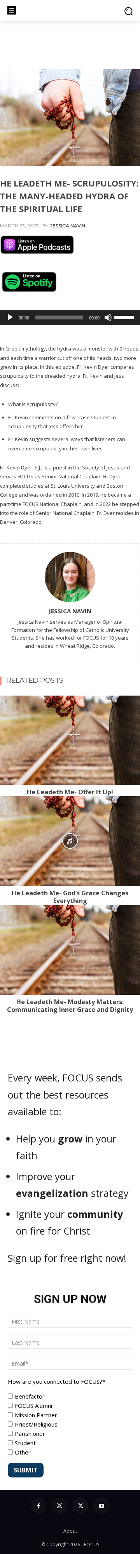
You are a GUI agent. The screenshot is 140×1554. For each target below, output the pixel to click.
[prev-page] (6, 700)
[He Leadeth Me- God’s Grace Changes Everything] (70, 841)
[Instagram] (59, 1506)
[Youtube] (101, 1506)
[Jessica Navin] (70, 577)
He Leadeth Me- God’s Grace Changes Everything (70, 897)
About (70, 1531)
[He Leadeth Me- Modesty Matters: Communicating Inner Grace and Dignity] (70, 949)
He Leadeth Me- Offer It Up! (70, 792)
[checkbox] (70, 1424)
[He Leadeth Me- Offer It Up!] (70, 740)
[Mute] (108, 317)
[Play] (10, 317)
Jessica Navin (67, 225)
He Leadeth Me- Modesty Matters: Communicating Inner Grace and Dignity (70, 1006)
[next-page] (18, 700)
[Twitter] (80, 1506)
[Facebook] (38, 1506)
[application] (70, 317)
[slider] (125, 317)
